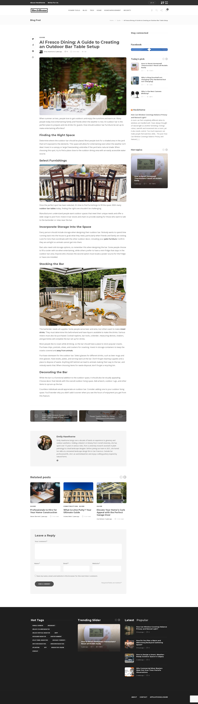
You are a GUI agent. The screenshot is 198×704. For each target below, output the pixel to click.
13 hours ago (140, 632)
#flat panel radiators (40, 640)
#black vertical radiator (41, 633)
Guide (119, 20)
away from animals (65, 350)
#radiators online (57, 647)
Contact (143, 697)
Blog (85, 10)
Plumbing (46, 412)
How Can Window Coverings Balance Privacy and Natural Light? (149, 116)
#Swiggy (35, 651)
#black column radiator (41, 629)
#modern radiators (57, 644)
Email (65, 563)
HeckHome (139, 110)
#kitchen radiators (39, 644)
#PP (45, 647)
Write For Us (53, 3)
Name (37, 563)
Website (96, 563)
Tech (92, 10)
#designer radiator (39, 636)
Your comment (41, 541)
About (134, 697)
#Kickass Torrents (58, 640)
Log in (152, 3)
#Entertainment (56, 636)
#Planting (36, 647)
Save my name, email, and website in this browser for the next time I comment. (67, 576)
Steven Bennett (35, 516)
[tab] (129, 620)
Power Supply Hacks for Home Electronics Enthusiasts (102, 417)
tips (112, 413)
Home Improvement (112, 10)
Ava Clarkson (101, 519)
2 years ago (58, 51)
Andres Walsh (67, 516)
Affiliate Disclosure (159, 697)
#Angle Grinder (37, 625)
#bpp (56, 633)
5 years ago (137, 184)
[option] (45, 499)
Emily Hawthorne (49, 51)
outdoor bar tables (47, 208)
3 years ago (76, 516)
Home (99, 10)
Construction (70, 506)
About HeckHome (37, 3)
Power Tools (74, 10)
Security (127, 10)
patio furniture (110, 239)
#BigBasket (51, 625)
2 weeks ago (140, 660)
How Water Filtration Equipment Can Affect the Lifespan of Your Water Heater (57, 417)
